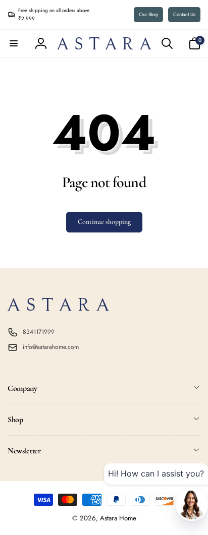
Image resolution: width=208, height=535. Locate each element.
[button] (14, 43)
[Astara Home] (58, 308)
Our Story (148, 14)
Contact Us (184, 14)
